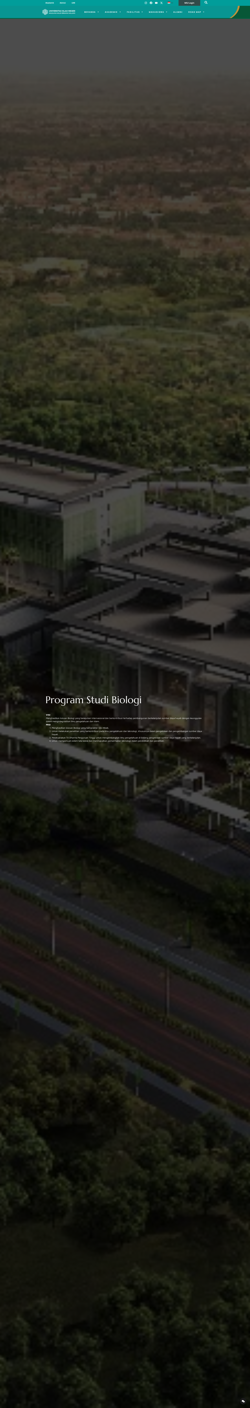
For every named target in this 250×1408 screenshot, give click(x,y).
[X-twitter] (161, 2)
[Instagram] (145, 2)
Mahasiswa (156, 12)
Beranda (90, 12)
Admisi (63, 3)
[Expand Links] (243, 1401)
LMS (73, 3)
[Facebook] (151, 2)
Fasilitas (133, 12)
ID (172, 3)
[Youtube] (156, 2)
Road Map (194, 12)
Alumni (178, 12)
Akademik (49, 3)
